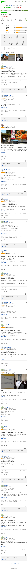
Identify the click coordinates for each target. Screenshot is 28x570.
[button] (4, 57)
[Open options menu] (26, 66)
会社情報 (10, 567)
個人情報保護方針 (16, 567)
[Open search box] (2, 48)
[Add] (25, 13)
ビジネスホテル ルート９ (6, 14)
